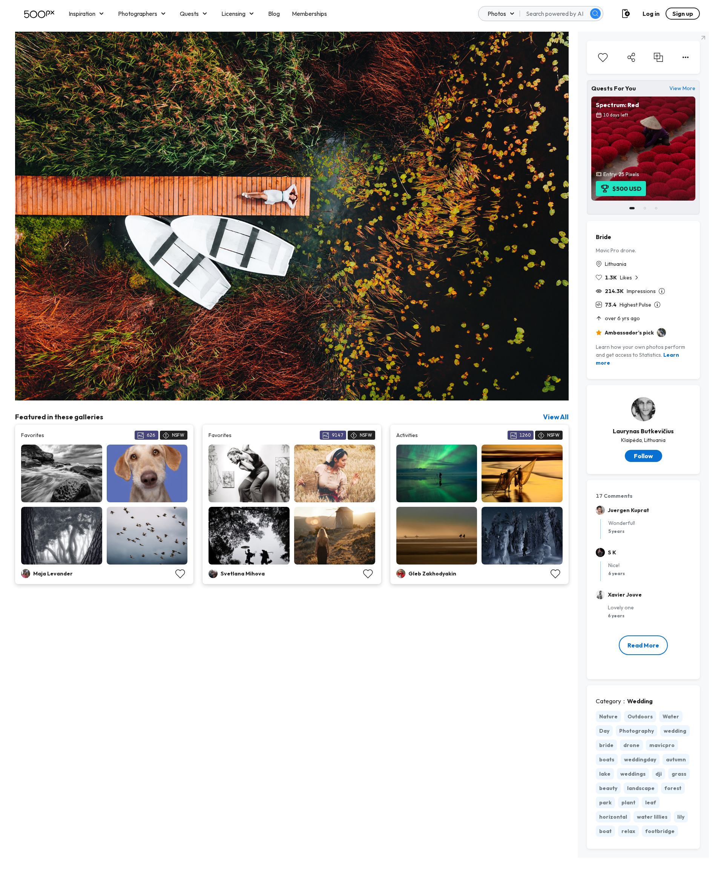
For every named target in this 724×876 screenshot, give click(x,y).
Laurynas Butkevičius (643, 431)
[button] (595, 14)
